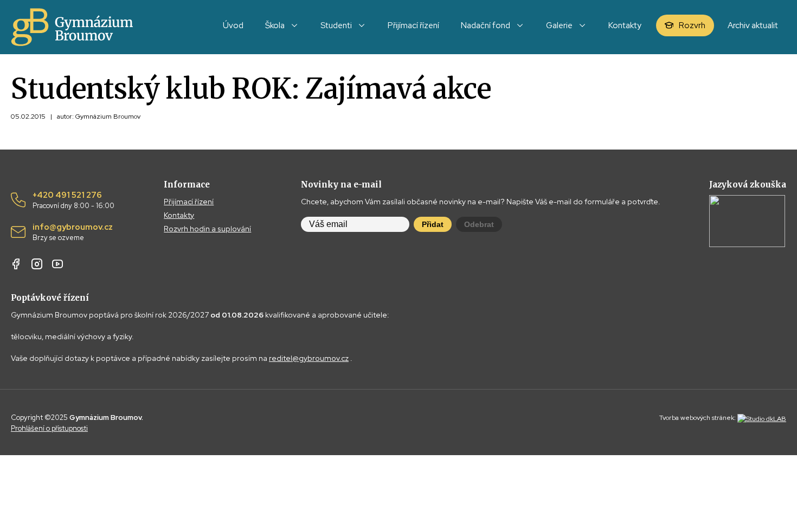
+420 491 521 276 (73, 200)
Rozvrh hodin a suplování (207, 229)
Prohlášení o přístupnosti (49, 428)
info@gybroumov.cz (73, 232)
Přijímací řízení (189, 201)
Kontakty (179, 215)
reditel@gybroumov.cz (309, 358)
